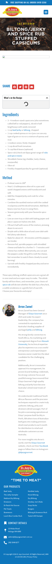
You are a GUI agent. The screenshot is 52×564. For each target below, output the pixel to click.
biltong (27, 130)
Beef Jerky (8, 491)
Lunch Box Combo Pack (13, 516)
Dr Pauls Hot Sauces (11, 506)
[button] (46, 12)
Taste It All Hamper (35, 516)
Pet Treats (7, 509)
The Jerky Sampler (11, 495)
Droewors (7, 502)
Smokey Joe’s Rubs (35, 502)
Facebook (44, 446)
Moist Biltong (33, 495)
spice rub (6, 285)
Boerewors (8, 513)
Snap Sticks (32, 506)
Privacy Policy (32, 557)
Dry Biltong (32, 498)
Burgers (31, 509)
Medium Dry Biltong (11, 498)
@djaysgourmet (25, 452)
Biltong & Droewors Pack (37, 513)
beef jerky (17, 130)
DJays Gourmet (35, 314)
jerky (29, 330)
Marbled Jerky (33, 491)
